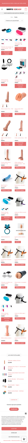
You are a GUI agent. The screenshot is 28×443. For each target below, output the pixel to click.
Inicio (12, 17)
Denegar (14, 432)
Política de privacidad (15, 440)
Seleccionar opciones (7, 53)
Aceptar (14, 428)
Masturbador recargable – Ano (21, 283)
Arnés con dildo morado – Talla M (21, 213)
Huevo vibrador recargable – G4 (18, 43)
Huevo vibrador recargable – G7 (4, 213)
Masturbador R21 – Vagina (19, 109)
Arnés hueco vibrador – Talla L (6, 260)
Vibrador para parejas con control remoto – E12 (7, 47)
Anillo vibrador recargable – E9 (4, 80)
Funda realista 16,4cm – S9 (20, 237)
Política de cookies (7, 440)
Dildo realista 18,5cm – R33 (6, 138)
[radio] (2, 40)
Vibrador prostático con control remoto (6, 283)
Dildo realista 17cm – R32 (7, 108)
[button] (26, 413)
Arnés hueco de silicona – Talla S (21, 260)
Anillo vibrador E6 (5, 236)
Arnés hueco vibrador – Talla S (20, 186)
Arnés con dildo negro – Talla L (20, 314)
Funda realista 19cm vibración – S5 (6, 163)
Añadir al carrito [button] (20, 113)
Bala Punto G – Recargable (4, 186)
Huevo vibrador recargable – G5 (4, 314)
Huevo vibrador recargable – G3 (18, 80)
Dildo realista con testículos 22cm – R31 (20, 163)
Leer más (4, 84)
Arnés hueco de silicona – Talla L (21, 338)
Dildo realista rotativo (6, 338)
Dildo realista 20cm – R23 (21, 137)
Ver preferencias (14, 436)
